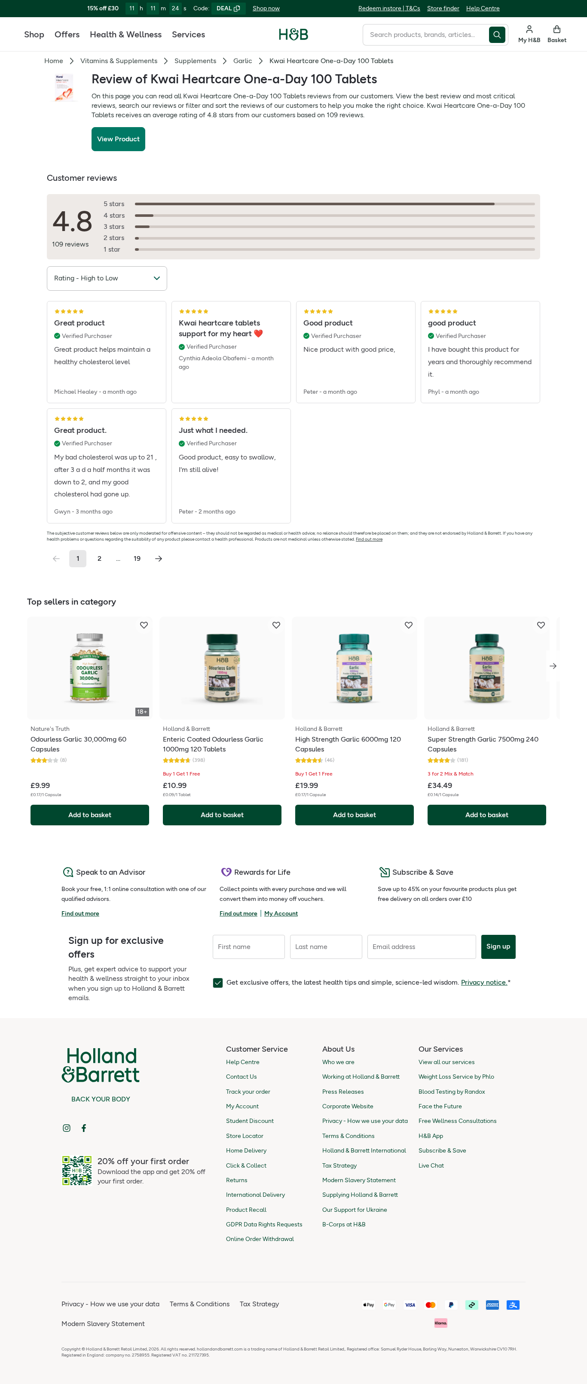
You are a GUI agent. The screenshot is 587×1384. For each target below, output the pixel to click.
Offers (67, 34)
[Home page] (294, 34)
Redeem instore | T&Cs (389, 8)
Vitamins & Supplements (118, 61)
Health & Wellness (126, 34)
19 (137, 558)
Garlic (242, 61)
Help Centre (483, 8)
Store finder (443, 8)
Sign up (498, 946)
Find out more (369, 539)
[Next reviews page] (158, 558)
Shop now (266, 8)
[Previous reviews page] (56, 558)
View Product (118, 139)
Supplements (195, 61)
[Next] (553, 666)
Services (188, 34)
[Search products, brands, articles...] (498, 35)
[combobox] (426, 35)
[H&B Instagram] (66, 1128)
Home (53, 61)
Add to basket (89, 815)
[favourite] (144, 625)
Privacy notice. (484, 982)
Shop (34, 34)
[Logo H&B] (294, 38)
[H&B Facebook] (84, 1128)
